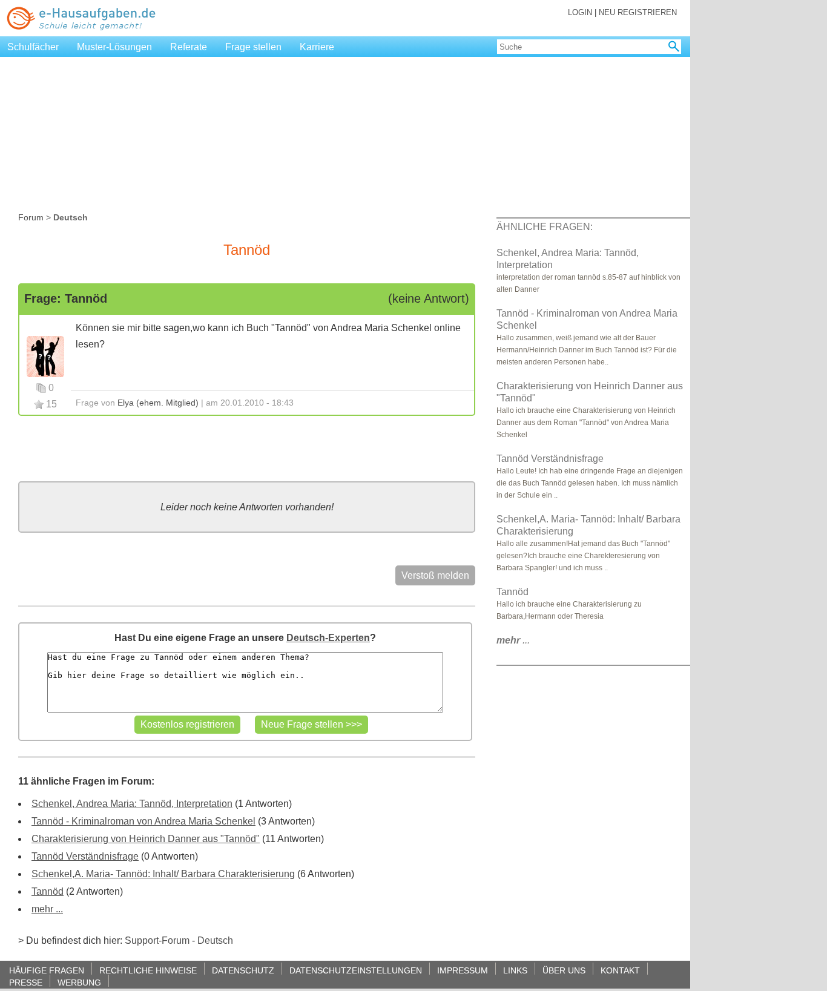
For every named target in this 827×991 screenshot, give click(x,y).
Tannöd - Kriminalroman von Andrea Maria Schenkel (143, 821)
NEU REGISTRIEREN (638, 12)
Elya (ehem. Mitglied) (158, 402)
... (513, 640)
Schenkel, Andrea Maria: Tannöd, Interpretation (131, 803)
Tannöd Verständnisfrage (85, 856)
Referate (188, 47)
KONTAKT (620, 970)
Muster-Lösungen (114, 47)
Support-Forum (157, 940)
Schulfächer (33, 47)
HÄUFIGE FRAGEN (46, 970)
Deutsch (215, 940)
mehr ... (47, 909)
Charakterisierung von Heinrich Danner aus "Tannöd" (145, 839)
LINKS (515, 970)
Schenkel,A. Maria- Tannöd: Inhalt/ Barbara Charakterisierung (163, 874)
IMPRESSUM (462, 970)
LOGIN (580, 12)
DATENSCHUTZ (243, 970)
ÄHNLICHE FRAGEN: (544, 227)
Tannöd (47, 891)
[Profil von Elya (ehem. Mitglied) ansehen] (45, 356)
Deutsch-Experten (328, 638)
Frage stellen (253, 47)
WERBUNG (79, 982)
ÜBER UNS (563, 970)
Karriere (317, 47)
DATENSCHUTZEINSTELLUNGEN (355, 970)
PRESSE (25, 982)
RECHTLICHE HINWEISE (148, 970)
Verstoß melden (435, 575)
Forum (31, 217)
